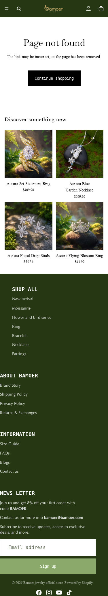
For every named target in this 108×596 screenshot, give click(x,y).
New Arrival (22, 299)
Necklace (20, 344)
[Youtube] (59, 592)
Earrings (19, 353)
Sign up (48, 566)
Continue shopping (54, 78)
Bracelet (19, 335)
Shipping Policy (14, 394)
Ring (16, 326)
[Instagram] (49, 592)
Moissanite (21, 308)
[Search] (19, 8)
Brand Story (10, 385)
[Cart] (101, 8)
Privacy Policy (12, 403)
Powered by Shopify (79, 582)
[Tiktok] (69, 592)
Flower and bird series (31, 317)
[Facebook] (38, 592)
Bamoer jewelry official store (43, 582)
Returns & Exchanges (18, 412)
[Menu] (6, 8)
